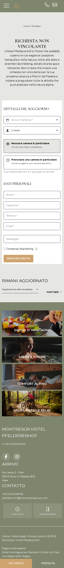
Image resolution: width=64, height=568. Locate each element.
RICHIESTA (16, 563)
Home (6, 536)
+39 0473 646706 (12, 494)
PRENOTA (48, 563)
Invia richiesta (18, 258)
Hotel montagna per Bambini (20, 552)
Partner (53, 292)
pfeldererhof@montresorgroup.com (25, 498)
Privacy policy (36, 536)
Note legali (19, 536)
